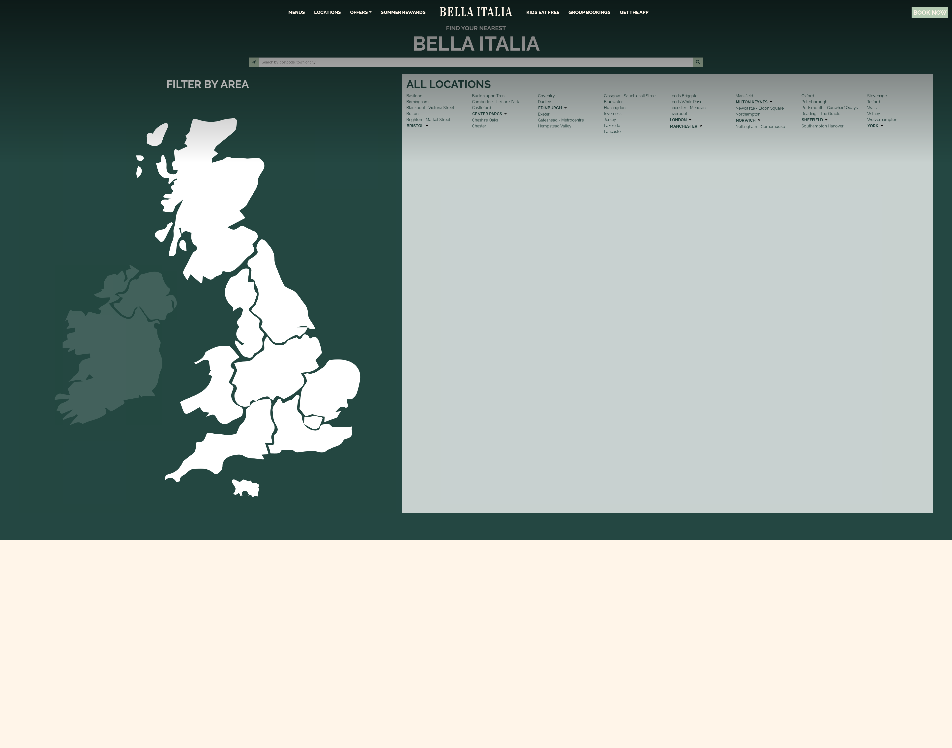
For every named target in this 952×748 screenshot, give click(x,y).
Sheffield (813, 120)
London (679, 120)
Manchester (684, 126)
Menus (296, 12)
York (873, 125)
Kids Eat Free (542, 12)
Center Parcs (487, 114)
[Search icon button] (698, 62)
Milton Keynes (752, 102)
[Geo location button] (254, 62)
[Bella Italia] (476, 12)
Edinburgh (550, 108)
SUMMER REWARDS (403, 12)
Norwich (746, 120)
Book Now (930, 12)
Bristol (415, 125)
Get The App (634, 12)
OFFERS (359, 12)
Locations (327, 12)
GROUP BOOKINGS (589, 12)
